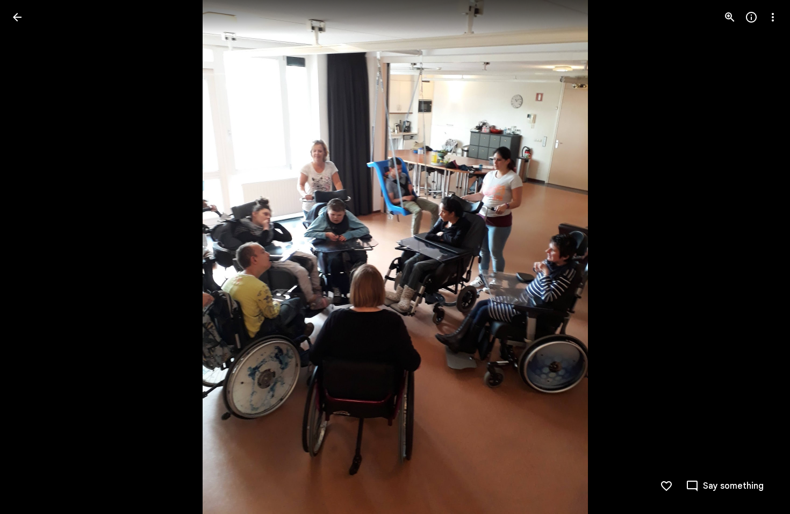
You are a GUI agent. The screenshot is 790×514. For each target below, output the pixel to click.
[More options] (773, 17)
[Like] (666, 486)
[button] (760, 257)
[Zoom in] (730, 17)
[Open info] (751, 17)
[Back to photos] (17, 17)
